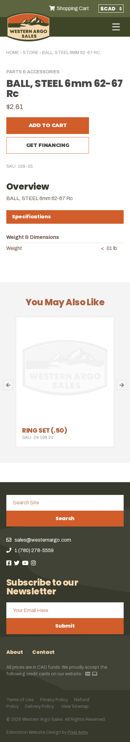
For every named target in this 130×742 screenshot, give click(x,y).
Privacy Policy (54, 699)
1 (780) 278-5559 (34, 550)
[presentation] (65, 216)
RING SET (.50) (44, 430)
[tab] (65, 217)
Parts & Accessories (33, 72)
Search (65, 518)
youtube (25, 563)
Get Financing (47, 145)
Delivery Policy (39, 706)
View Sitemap (75, 706)
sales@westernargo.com (43, 540)
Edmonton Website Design (33, 732)
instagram (33, 563)
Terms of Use (20, 699)
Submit (64, 625)
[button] (8, 385)
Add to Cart (48, 125)
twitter (17, 563)
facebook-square (8, 563)
